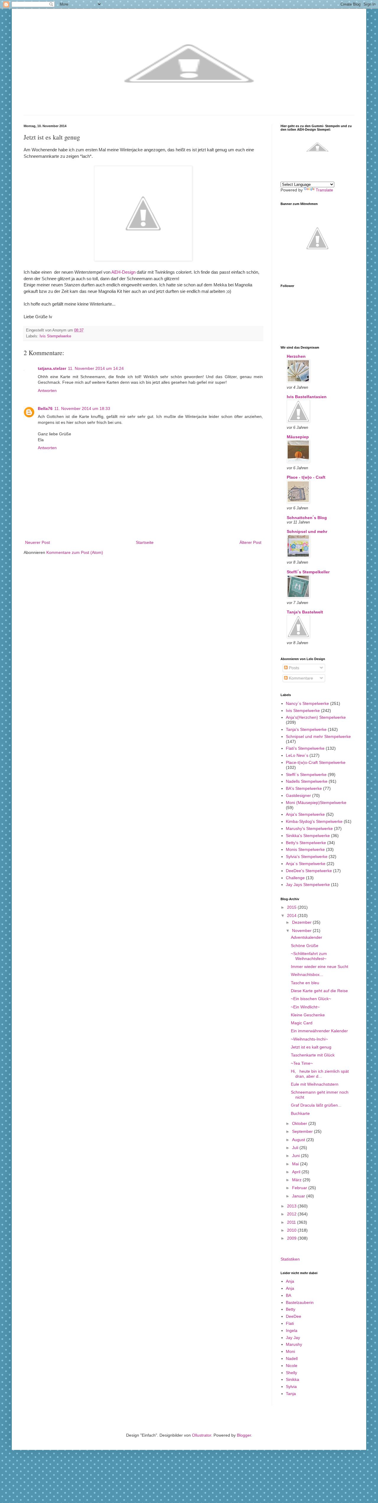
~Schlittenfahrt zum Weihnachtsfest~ (309, 956)
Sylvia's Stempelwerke (307, 856)
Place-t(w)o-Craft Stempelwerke (316, 762)
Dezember (302, 922)
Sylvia (291, 1386)
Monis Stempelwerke (305, 849)
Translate (324, 190)
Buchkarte (300, 1113)
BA (288, 1295)
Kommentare (300, 678)
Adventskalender (306, 937)
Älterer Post (250, 542)
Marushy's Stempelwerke (309, 828)
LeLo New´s (297, 755)
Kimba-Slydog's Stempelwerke (314, 821)
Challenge (295, 877)
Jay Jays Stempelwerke (308, 884)
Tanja (291, 1393)
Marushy (294, 1344)
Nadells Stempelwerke (307, 781)
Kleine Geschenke (308, 1015)
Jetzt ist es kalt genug (311, 1047)
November (302, 930)
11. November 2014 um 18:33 (82, 408)
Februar (300, 1187)
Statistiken (290, 1259)
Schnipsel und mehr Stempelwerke (318, 736)
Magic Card (301, 1022)
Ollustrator (201, 1435)
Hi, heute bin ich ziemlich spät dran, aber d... (320, 1074)
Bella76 (45, 408)
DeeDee (293, 1316)
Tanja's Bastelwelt (305, 612)
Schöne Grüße (304, 945)
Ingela (291, 1330)
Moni (290, 1351)
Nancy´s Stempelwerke (307, 703)
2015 (292, 907)
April (297, 1171)
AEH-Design (123, 272)
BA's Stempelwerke (304, 788)
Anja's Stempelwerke (305, 814)
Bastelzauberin (300, 1302)
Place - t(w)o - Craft (306, 477)
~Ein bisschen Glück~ (311, 998)
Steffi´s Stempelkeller (308, 572)
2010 (292, 1230)
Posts (293, 667)
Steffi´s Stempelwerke (306, 774)
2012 (292, 1214)
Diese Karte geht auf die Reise (319, 990)
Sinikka (292, 1379)
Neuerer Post (37, 542)
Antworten (47, 390)
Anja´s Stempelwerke (305, 863)
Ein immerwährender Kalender (319, 1030)
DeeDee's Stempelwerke (309, 870)
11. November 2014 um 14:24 (96, 368)
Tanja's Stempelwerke (306, 729)
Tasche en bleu (305, 982)
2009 (292, 1238)
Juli (295, 1147)
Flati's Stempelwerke (305, 748)
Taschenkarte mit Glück (313, 1055)
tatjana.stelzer (52, 368)
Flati (290, 1323)
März (297, 1179)
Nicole (291, 1365)
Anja (290, 1281)
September (303, 1131)
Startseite (145, 542)
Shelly (291, 1372)
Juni (296, 1155)
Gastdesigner (298, 795)
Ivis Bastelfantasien (307, 396)
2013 (292, 1206)
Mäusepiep (298, 436)
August (299, 1139)
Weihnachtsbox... (307, 974)
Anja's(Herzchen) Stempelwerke (316, 717)
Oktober (300, 1123)
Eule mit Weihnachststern (314, 1084)
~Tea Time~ (302, 1063)
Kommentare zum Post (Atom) (74, 552)
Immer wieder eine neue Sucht (319, 966)
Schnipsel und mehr (307, 531)
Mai (296, 1163)
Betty (290, 1309)
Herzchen (296, 356)
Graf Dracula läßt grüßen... (316, 1105)
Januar (299, 1196)
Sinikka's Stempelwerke (308, 835)
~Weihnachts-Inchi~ (309, 1039)
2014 (292, 915)
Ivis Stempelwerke (55, 336)
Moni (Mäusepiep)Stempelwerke (316, 802)
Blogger (244, 1435)
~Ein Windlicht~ (305, 1007)
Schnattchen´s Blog (307, 517)
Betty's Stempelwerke (306, 842)
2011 (292, 1222)
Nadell (292, 1358)
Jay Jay (293, 1337)
